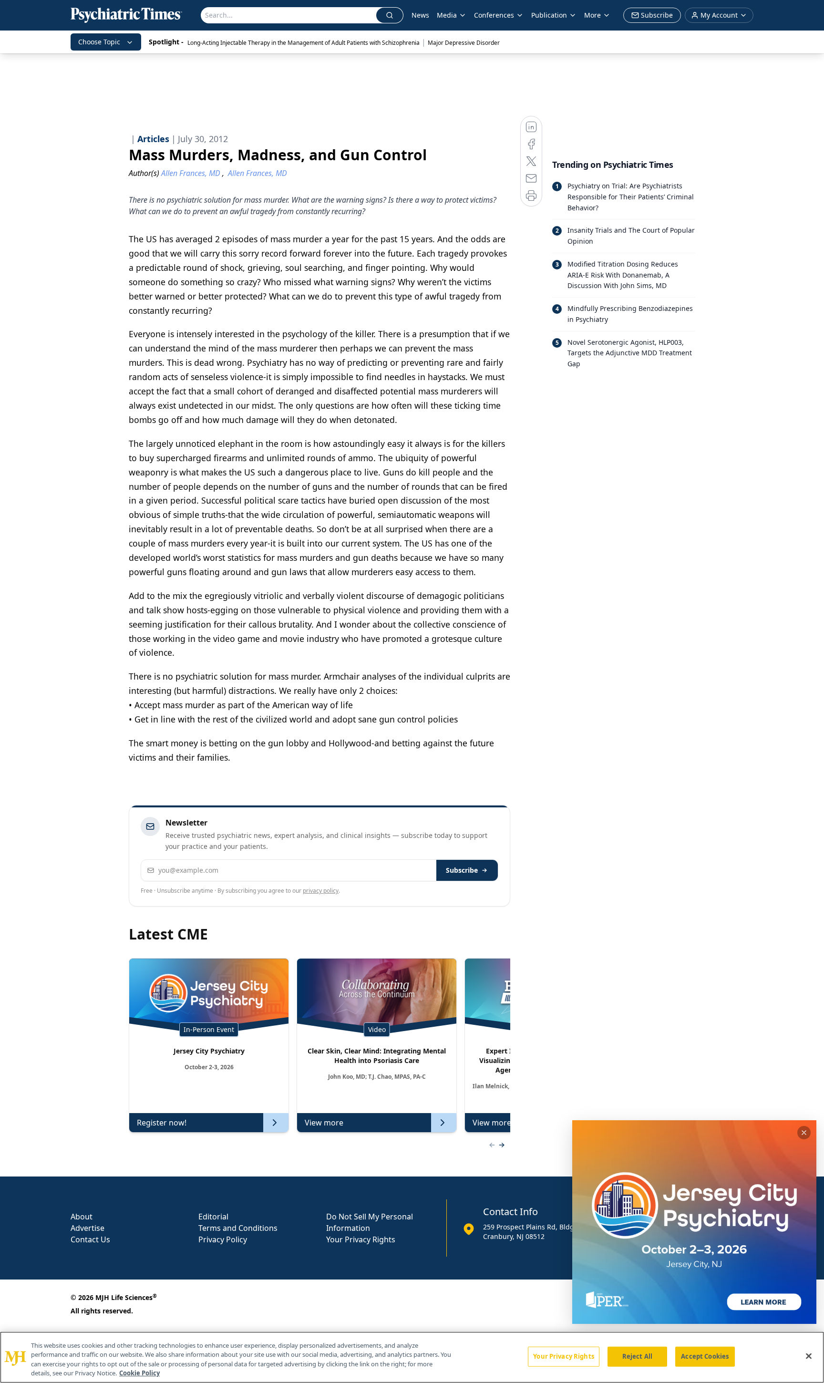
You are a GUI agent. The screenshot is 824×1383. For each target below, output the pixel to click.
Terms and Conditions (238, 1228)
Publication (549, 15)
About (82, 1216)
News (420, 15)
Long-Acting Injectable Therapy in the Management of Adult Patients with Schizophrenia (303, 43)
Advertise (87, 1228)
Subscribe (462, 870)
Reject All (637, 1356)
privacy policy (321, 891)
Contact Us (90, 1239)
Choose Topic (99, 41)
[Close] (808, 1355)
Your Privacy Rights (360, 1239)
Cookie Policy (139, 1373)
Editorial (213, 1216)
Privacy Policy (222, 1239)
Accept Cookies (705, 1356)
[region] (412, 1357)
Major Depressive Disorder (464, 43)
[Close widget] (804, 1132)
